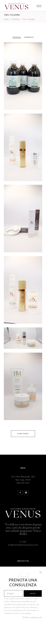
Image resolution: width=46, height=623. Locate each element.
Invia (33, 593)
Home (6, 19)
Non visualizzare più (33, 617)
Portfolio (16, 19)
